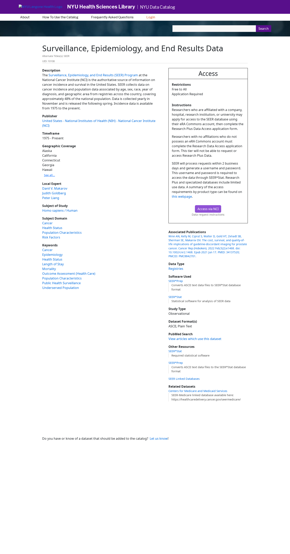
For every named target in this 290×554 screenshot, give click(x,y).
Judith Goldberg (54, 193)
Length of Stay (53, 264)
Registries (175, 268)
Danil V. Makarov (54, 188)
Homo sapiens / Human (60, 210)
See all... (49, 175)
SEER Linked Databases (184, 379)
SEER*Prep (175, 281)
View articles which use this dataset (194, 339)
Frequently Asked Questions (112, 17)
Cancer (47, 223)
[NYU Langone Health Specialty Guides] (40, 7)
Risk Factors (51, 237)
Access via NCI (208, 209)
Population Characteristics (62, 232)
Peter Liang (50, 198)
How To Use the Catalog (60, 17)
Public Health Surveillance (61, 283)
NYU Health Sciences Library (101, 7)
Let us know (159, 438)
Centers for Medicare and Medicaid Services (197, 391)
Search (263, 28)
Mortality (49, 269)
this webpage (182, 196)
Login (150, 17)
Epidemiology (52, 254)
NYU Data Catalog (157, 7)
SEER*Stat (175, 297)
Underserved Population (60, 288)
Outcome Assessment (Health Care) (68, 273)
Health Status (52, 228)
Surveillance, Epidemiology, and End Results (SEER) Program (93, 75)
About (25, 17)
